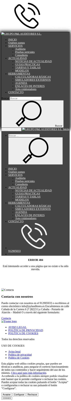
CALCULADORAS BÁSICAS (33, 76)
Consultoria (21, 55)
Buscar (5, 98)
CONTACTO (16, 92)
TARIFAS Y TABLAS (27, 67)
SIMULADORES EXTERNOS (33, 79)
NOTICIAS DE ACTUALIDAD (33, 61)
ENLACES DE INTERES (30, 86)
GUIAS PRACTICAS (27, 64)
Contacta (6, 318)
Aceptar (7, 394)
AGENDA (21, 83)
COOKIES (7, 398)
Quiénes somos (16, 42)
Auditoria (20, 48)
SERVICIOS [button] (15, 45)
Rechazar (32, 394)
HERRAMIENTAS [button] (19, 73)
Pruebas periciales (25, 52)
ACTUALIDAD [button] (17, 58)
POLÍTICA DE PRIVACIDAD (25, 330)
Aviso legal (14, 351)
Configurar (19, 394)
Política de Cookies (18, 357)
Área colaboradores (25, 89)
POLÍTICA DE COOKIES (23, 333)
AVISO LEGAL (17, 327)
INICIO (12, 39)
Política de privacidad (20, 354)
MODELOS (22, 70)
